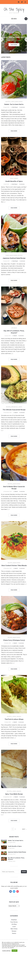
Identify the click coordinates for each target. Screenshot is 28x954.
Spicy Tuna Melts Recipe (14, 794)
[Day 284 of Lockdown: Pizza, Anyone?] (14, 305)
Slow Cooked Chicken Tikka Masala (14, 565)
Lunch (12, 32)
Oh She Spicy (14, 9)
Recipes (8, 32)
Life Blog (14, 328)
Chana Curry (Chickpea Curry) (14, 640)
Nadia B (15, 335)
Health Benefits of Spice (14, 181)
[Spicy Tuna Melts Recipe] (14, 769)
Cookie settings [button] (6, 950)
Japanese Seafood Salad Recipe (14, 258)
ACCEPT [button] (15, 950)
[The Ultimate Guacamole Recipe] (14, 384)
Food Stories (14, 178)
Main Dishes (18, 32)
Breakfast (14, 407)
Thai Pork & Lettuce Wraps (14, 719)
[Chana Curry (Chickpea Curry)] (14, 615)
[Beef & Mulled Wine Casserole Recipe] (14, 461)
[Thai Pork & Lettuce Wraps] (14, 694)
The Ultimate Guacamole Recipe (14, 410)
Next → (24, 829)
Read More (14, 44)
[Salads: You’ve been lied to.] (14, 79)
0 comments (17, 40)
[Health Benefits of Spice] (14, 156)
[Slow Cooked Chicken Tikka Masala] (14, 540)
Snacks (19, 716)
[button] (14, 19)
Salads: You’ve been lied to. (14, 37)
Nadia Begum (15, 107)
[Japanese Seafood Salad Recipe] (14, 233)
